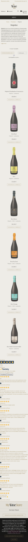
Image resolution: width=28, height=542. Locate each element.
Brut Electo (14, 219)
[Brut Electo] (14, 203)
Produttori (13, 21)
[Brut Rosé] (14, 118)
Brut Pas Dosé (14, 261)
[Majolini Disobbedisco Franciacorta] (14, 76)
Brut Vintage (14, 304)
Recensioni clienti (5, 1)
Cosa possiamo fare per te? (21, 1)
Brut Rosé (14, 134)
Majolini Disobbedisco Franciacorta (14, 91)
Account (10, 11)
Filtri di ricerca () (7, 53)
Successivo (9, 374)
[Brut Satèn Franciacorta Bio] (14, 331)
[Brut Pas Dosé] (14, 246)
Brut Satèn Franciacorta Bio (14, 346)
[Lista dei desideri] (18, 11)
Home (7, 21)
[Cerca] (23, 12)
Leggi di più (3, 43)
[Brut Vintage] (14, 288)
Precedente (3, 374)
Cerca (25, 12)
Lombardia (16, 93)
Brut (14, 176)
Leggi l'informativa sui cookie (14, 536)
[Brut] (14, 161)
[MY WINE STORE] (14, 6)
